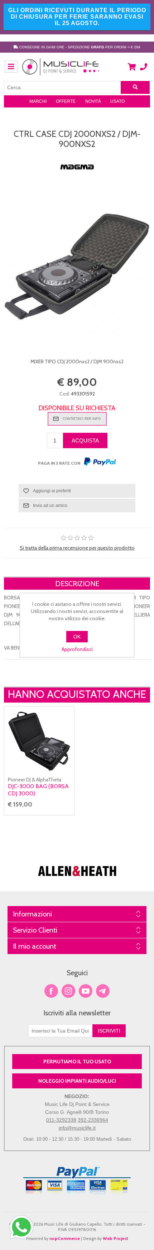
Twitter (68, 991)
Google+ (103, 991)
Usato (117, 101)
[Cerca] (135, 87)
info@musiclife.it (77, 1128)
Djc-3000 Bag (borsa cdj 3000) (38, 789)
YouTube (85, 991)
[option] (77, 861)
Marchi (38, 101)
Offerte (66, 101)
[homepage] (61, 70)
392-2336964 (93, 1120)
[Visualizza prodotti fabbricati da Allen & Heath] (77, 880)
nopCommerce (64, 1238)
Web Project (115, 1238)
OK (77, 637)
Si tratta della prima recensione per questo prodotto (77, 548)
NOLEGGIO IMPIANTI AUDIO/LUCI (77, 1081)
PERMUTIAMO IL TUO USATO (77, 1061)
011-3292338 (61, 1120)
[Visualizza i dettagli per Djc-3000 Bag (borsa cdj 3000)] (39, 741)
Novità (93, 101)
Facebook (51, 991)
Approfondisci (77, 649)
